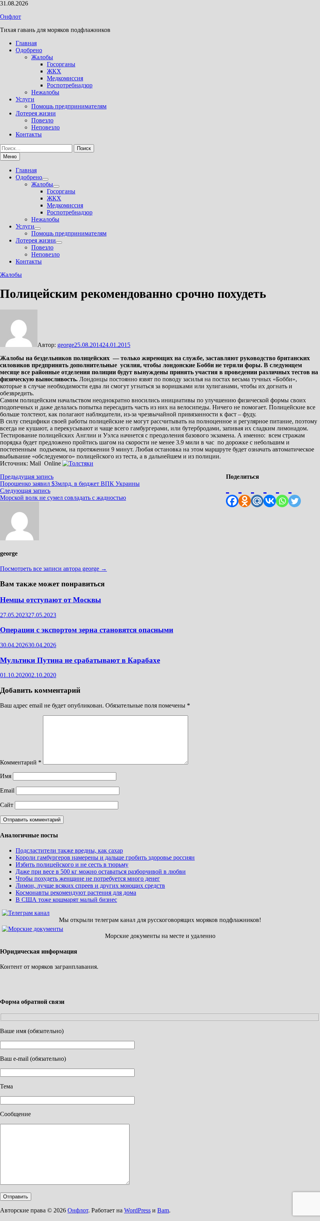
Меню (10, 156)
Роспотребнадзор (69, 85)
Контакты (29, 134)
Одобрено (29, 50)
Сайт (6, 805)
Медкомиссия (65, 78)
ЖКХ (54, 71)
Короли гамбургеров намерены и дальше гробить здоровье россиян (105, 857)
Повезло (42, 120)
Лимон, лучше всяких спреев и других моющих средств (90, 885)
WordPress (137, 1210)
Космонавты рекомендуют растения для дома (76, 892)
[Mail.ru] (257, 493)
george (65, 345)
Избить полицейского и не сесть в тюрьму (72, 864)
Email (7, 790)
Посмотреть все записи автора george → (53, 568)
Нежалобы (45, 92)
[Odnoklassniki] (244, 493)
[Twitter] (294, 493)
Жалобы (42, 57)
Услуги (25, 99)
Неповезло (45, 127)
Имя (5, 776)
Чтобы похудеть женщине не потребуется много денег (88, 878)
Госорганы (61, 64)
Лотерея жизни (36, 113)
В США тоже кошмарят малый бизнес (66, 899)
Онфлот (10, 16)
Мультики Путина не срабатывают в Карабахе (80, 660)
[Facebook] (232, 493)
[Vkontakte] (269, 493)
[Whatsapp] (282, 493)
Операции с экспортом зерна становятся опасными (86, 630)
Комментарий (20, 762)
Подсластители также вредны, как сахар (69, 850)
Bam (163, 1210)
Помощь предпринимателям (69, 106)
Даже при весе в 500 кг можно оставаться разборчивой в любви (101, 871)
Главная (26, 43)
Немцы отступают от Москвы (50, 600)
